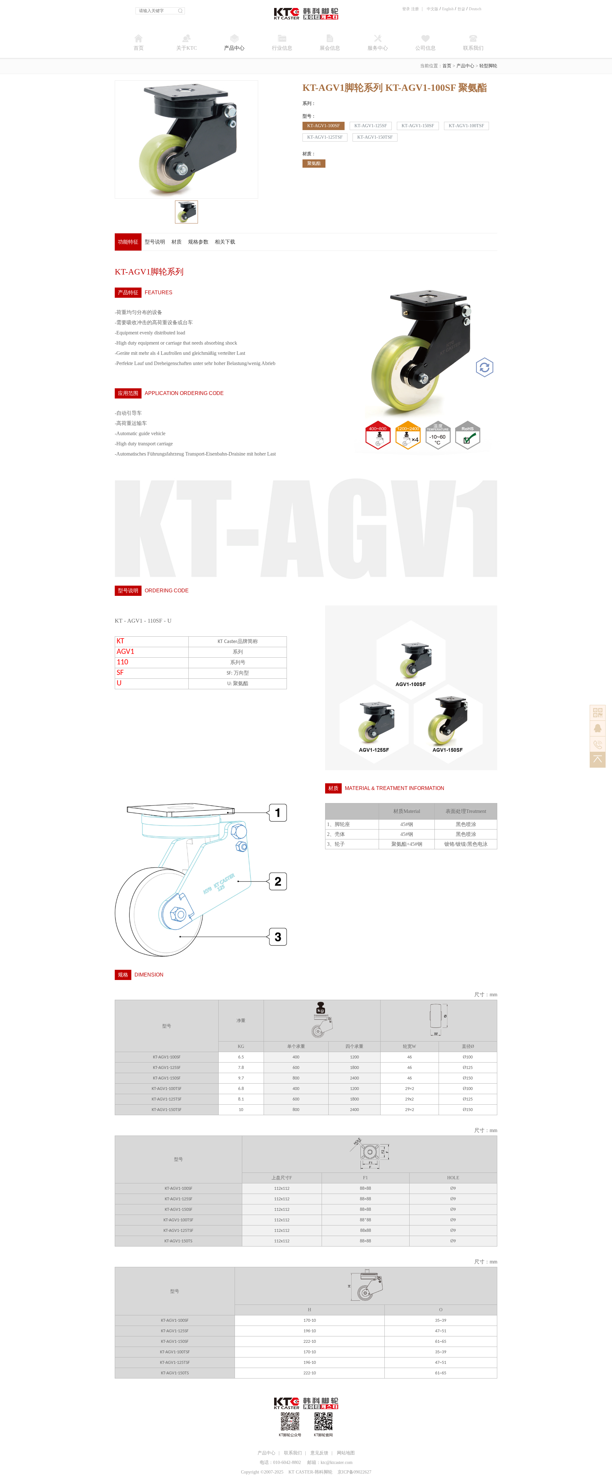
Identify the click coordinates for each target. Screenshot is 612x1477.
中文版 (432, 9)
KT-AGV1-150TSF (375, 137)
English (448, 9)
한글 (461, 9)
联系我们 (293, 1453)
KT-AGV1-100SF (323, 125)
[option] (186, 139)
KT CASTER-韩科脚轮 (310, 1472)
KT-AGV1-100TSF (466, 125)
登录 (406, 9)
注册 (415, 9)
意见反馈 (319, 1453)
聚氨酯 (314, 163)
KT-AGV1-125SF (370, 125)
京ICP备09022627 (354, 1472)
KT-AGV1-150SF (418, 125)
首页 (446, 65)
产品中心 (465, 65)
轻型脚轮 (488, 65)
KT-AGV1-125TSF (325, 137)
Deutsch (475, 9)
